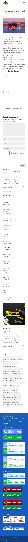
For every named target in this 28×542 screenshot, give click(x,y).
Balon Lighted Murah (7, 369)
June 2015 (5, 230)
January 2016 (6, 218)
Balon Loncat (6, 266)
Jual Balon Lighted (7, 399)
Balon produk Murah (15, 371)
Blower (4, 282)
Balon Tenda (6, 275)
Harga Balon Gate (13, 390)
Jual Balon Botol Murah (8, 395)
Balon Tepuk (6, 277)
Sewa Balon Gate (7, 407)
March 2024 (6, 204)
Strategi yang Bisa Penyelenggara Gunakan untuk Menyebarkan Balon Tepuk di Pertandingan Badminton (13, 177)
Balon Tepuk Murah (20, 383)
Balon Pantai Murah (18, 369)
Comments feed (7, 297)
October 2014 (6, 241)
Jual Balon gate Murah (8, 397)
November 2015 (7, 220)
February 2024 (6, 207)
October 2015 (6, 223)
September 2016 (7, 213)
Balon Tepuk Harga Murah (8, 383)
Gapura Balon (16, 388)
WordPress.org (6, 299)
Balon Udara (6, 385)
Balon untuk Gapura (7, 388)
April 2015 (5, 234)
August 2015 (6, 227)
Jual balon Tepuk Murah (8, 404)
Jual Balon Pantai (15, 399)
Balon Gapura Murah (7, 361)
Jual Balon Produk (7, 402)
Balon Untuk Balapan (14, 385)
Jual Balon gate (18, 395)
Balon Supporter (17, 378)
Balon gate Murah (7, 364)
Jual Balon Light (17, 397)
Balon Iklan (14, 364)
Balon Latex (6, 261)
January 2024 (6, 209)
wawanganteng (8, 14)
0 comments (7, 16)
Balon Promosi (6, 272)
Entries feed (6, 295)
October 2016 (6, 211)
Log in (4, 292)
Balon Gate (5, 256)
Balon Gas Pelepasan (8, 254)
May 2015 (5, 232)
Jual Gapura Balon (18, 404)
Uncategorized (6, 286)
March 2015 (6, 236)
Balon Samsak (14, 373)
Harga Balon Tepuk (7, 392)
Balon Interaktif (6, 259)
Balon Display (6, 252)
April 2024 (5, 202)
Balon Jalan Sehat (7, 366)
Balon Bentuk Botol (7, 357)
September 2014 (7, 243)
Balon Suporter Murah (8, 378)
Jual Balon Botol (16, 392)
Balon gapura (20, 359)
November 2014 (7, 239)
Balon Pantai (6, 268)
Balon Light (5, 263)
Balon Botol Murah (17, 357)
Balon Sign (21, 373)
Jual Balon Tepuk (15, 402)
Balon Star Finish (6, 376)
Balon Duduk (13, 359)
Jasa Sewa (22, 14)
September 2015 (7, 225)
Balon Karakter (15, 366)
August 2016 (6, 216)
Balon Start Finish (15, 376)
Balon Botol (6, 249)
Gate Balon (5, 390)
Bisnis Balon (6, 279)
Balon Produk (6, 270)
